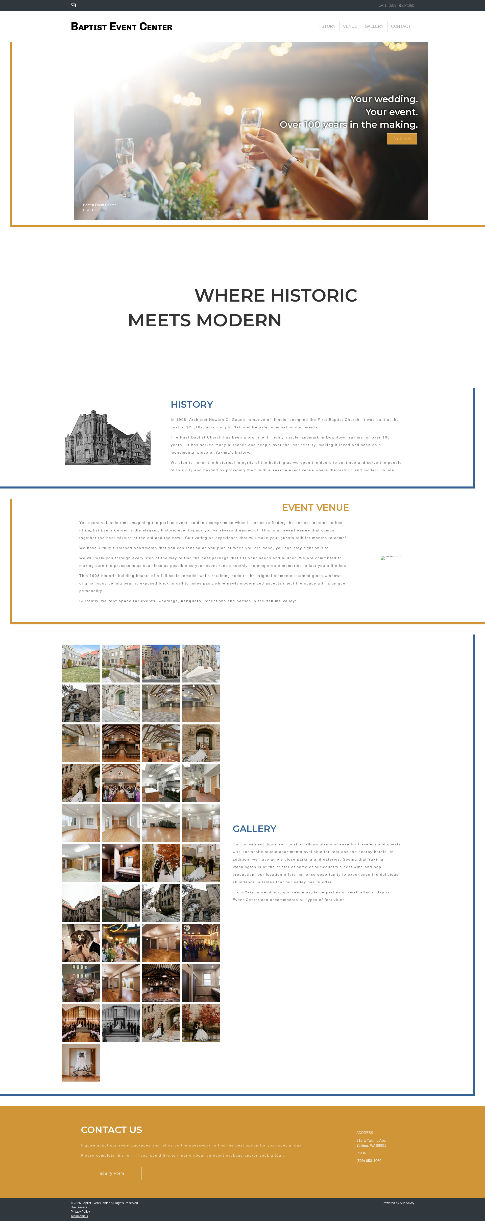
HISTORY (327, 26)
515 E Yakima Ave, (371, 1140)
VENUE (350, 26)
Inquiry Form (111, 1173)
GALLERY (374, 26)
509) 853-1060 (402, 5)
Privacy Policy (80, 1211)
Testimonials (79, 1216)
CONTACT (401, 26)
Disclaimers (79, 1207)
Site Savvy (407, 1203)
